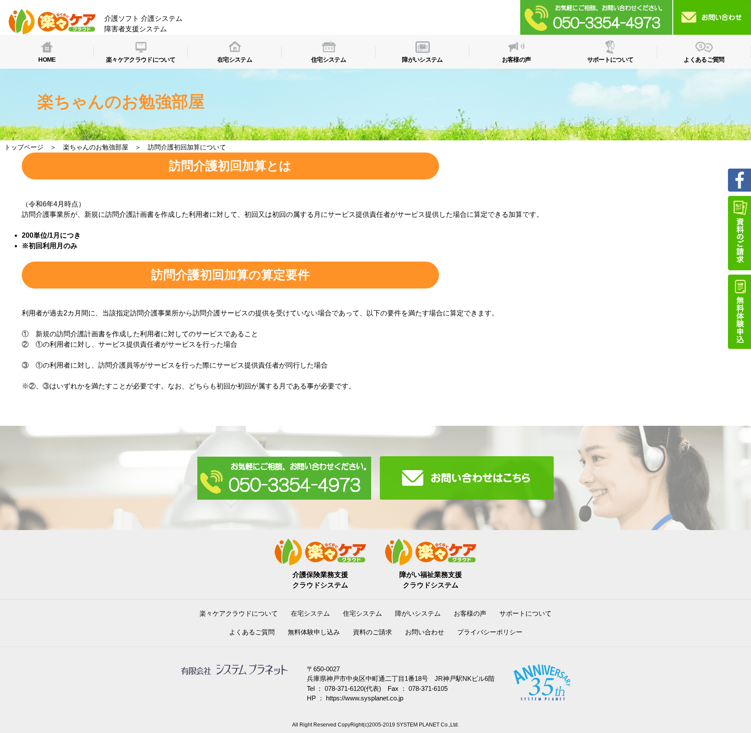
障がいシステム (418, 613)
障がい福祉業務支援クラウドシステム (430, 580)
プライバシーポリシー (489, 632)
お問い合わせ (424, 632)
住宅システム (362, 613)
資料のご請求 (372, 632)
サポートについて (525, 613)
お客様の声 (470, 613)
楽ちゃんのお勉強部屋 (95, 147)
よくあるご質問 (252, 632)
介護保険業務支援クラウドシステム (320, 580)
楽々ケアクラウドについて (238, 613)
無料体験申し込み (314, 632)
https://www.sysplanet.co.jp (364, 698)
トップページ (23, 147)
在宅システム (310, 613)
